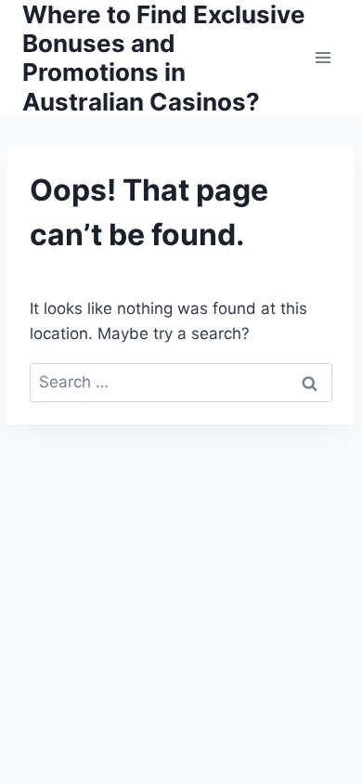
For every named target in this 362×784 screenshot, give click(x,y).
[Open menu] (322, 58)
